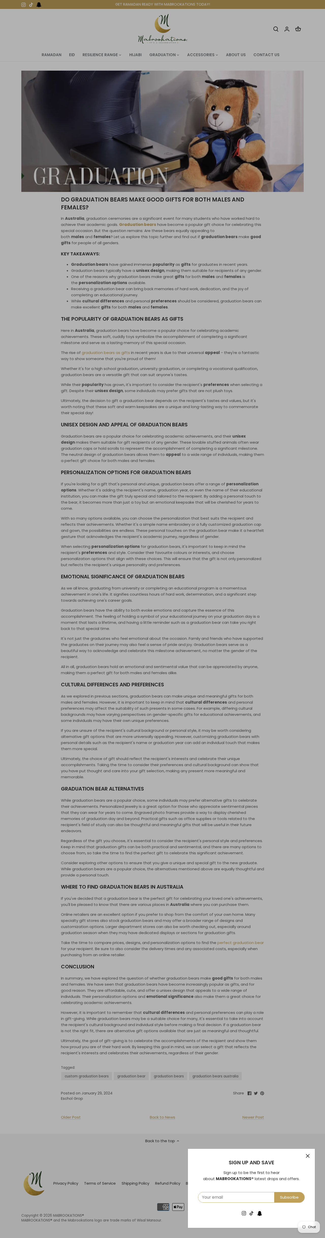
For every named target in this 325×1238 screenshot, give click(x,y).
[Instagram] (244, 1213)
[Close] (307, 1156)
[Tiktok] (251, 1213)
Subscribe (289, 1197)
